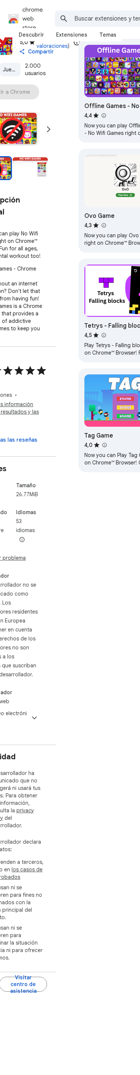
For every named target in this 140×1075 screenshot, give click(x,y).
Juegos (12, 69)
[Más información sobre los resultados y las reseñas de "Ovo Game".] (103, 225)
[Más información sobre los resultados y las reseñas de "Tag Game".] (104, 445)
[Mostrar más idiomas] (22, 539)
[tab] (31, 34)
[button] (30, 168)
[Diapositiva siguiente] (48, 129)
